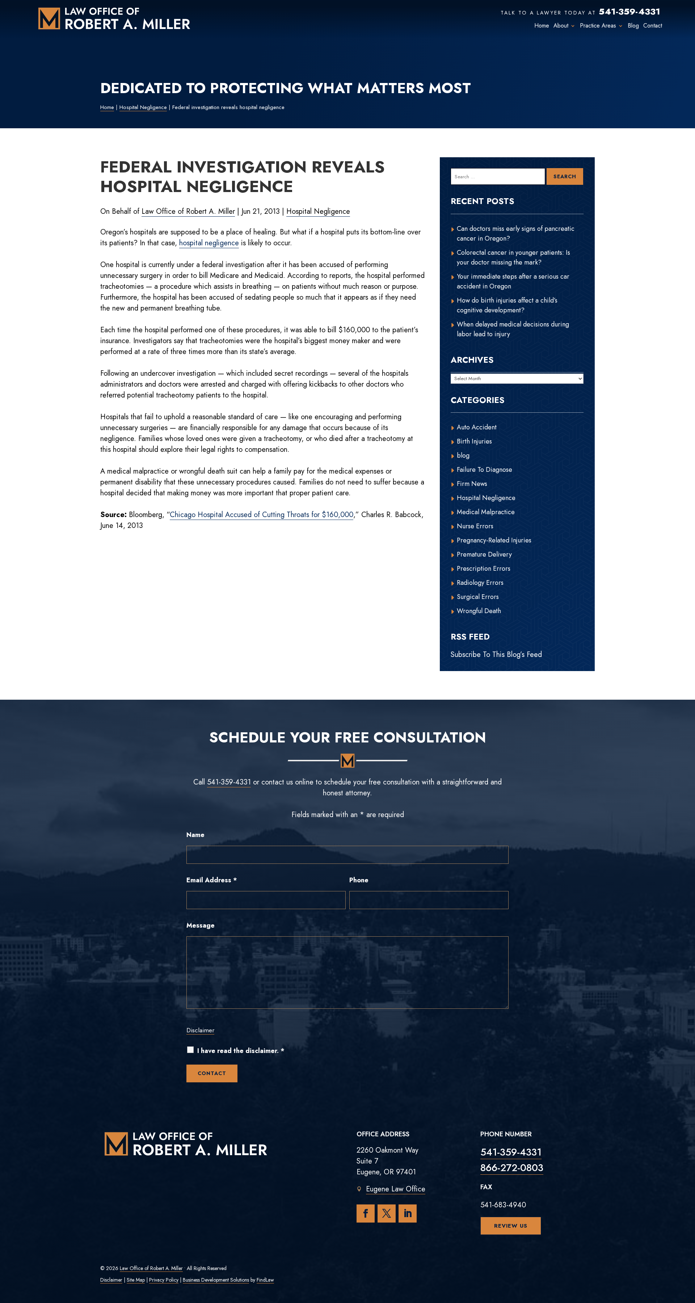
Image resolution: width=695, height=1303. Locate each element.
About (560, 25)
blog (463, 455)
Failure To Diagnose (484, 469)
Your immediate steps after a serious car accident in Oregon (513, 281)
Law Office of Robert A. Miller (188, 211)
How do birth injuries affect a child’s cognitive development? (507, 305)
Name (195, 835)
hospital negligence (209, 243)
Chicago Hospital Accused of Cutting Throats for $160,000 (261, 514)
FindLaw (265, 1279)
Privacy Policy (163, 1279)
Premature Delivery (484, 554)
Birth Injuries (474, 441)
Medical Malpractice (486, 512)
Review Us (510, 1226)
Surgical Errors (478, 596)
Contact (652, 25)
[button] (688, 1250)
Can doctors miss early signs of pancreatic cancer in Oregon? (515, 233)
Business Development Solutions (216, 1279)
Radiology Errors (480, 582)
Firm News (472, 483)
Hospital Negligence (318, 211)
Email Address (211, 880)
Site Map (136, 1279)
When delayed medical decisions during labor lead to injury (513, 329)
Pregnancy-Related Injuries (494, 540)
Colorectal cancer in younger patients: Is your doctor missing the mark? (513, 257)
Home (541, 25)
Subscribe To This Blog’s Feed (496, 654)
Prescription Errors (483, 568)
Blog (633, 25)
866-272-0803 (511, 1168)
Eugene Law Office (395, 1189)
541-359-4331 (629, 11)
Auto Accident (477, 427)
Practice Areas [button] (598, 25)
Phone (358, 880)
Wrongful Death (479, 611)
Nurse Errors (475, 526)
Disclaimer (200, 1030)
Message (200, 925)
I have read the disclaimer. (241, 1051)
